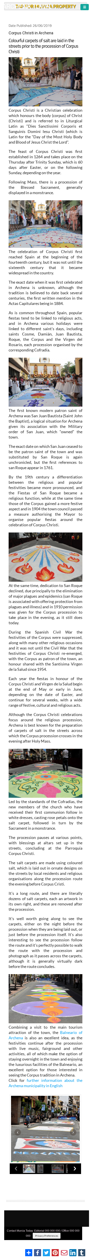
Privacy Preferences (46, 1235)
